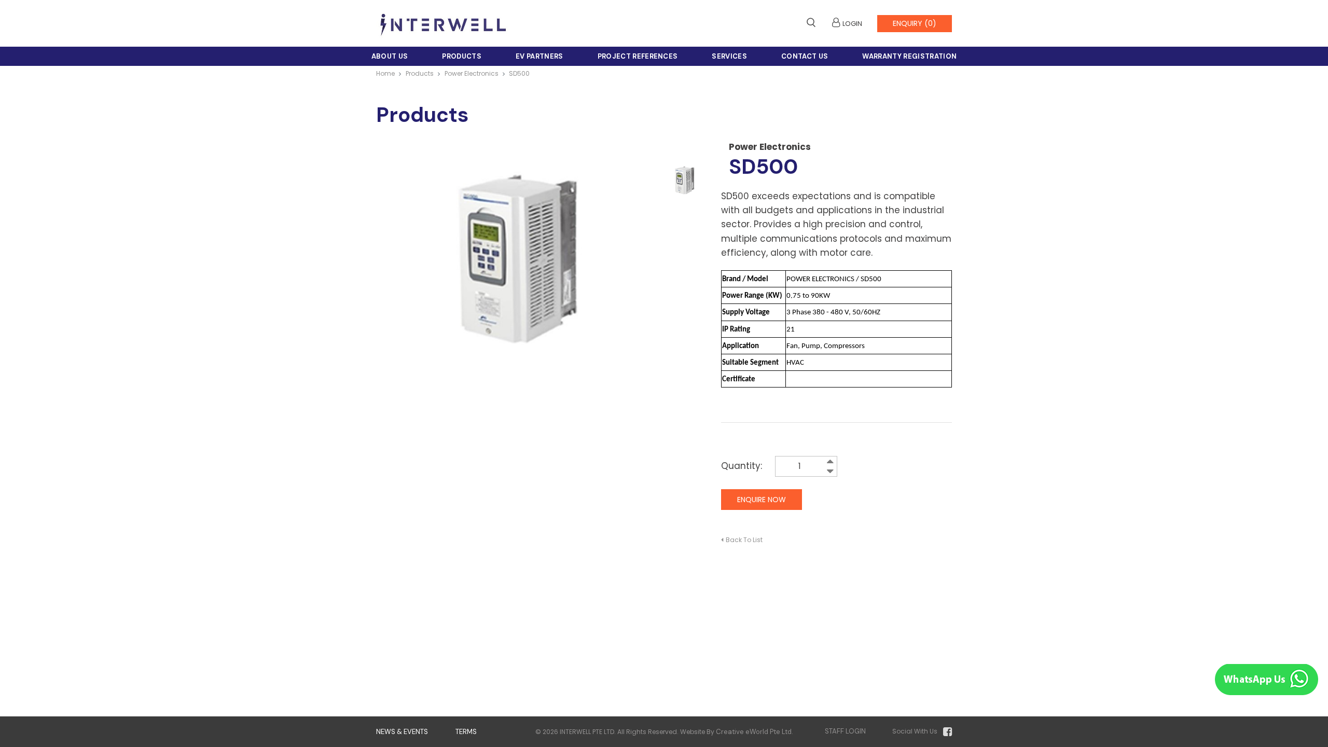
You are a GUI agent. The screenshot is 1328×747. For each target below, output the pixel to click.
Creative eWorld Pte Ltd (754, 731)
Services (729, 56)
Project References (638, 56)
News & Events (402, 731)
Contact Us (804, 56)
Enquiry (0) (914, 23)
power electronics (472, 73)
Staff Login (845, 731)
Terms (466, 731)
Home (385, 73)
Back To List (744, 539)
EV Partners (539, 56)
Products (461, 56)
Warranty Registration (909, 56)
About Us (389, 56)
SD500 (519, 73)
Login (852, 24)
